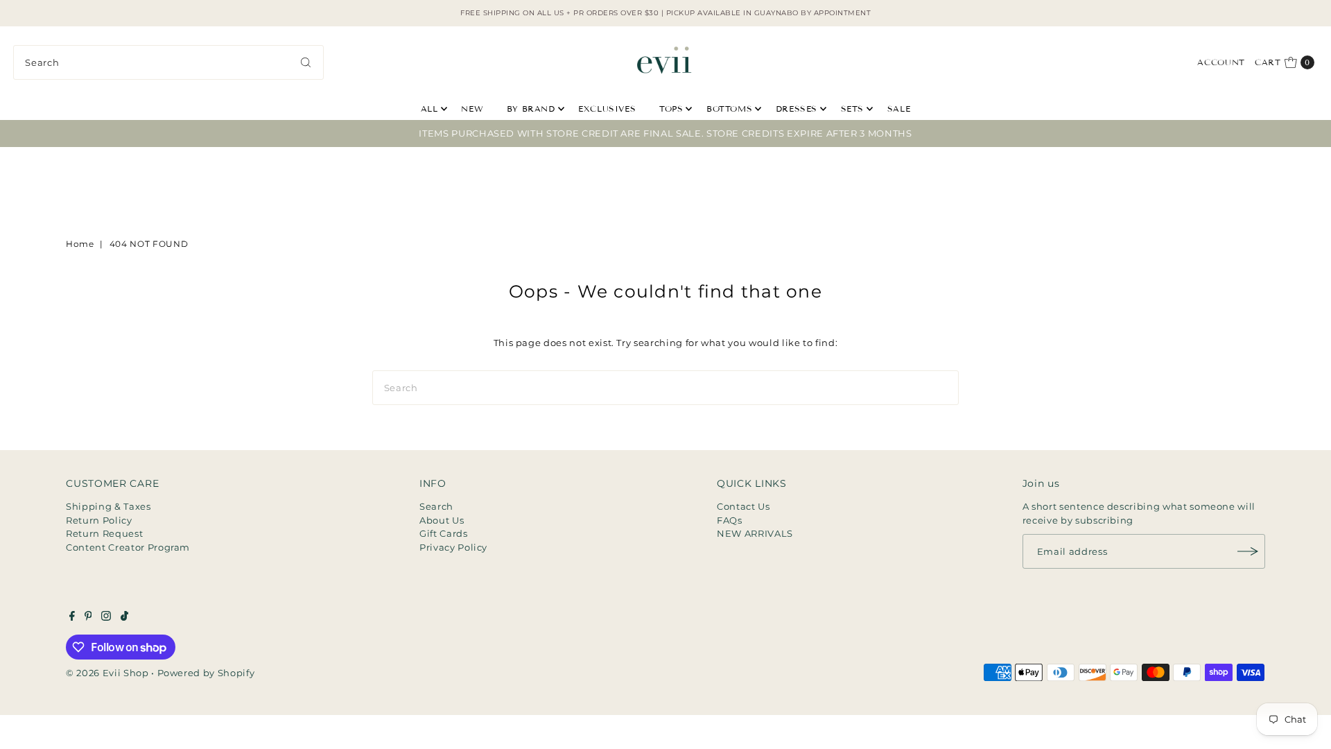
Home (80, 244)
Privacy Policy (453, 547)
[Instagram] (106, 617)
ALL (429, 108)
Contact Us (743, 506)
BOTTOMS (729, 108)
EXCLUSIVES (607, 108)
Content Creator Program (128, 547)
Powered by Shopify (206, 672)
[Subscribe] (1247, 551)
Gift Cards (443, 533)
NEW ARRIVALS (755, 533)
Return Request (104, 533)
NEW (472, 108)
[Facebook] (72, 617)
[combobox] (168, 62)
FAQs (729, 520)
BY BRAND (531, 108)
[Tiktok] (124, 617)
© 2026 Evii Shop (107, 672)
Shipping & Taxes (108, 506)
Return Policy (99, 520)
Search (436, 506)
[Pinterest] (88, 617)
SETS (852, 108)
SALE (898, 108)
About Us (441, 520)
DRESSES (796, 108)
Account (1221, 62)
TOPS (671, 108)
